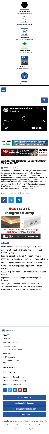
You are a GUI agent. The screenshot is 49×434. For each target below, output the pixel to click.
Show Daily (7, 353)
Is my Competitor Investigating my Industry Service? (22, 247)
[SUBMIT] (44, 100)
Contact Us (34, 421)
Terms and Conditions (13, 425)
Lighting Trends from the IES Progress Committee (21, 256)
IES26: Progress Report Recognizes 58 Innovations (21, 263)
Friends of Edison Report (12, 350)
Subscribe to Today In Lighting (14, 381)
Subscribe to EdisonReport (13, 377)
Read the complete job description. (15, 193)
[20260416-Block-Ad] (21, 222)
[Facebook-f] (5, 390)
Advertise (9, 367)
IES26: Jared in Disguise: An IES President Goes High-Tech (24, 259)
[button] (3, 89)
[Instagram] (25, 390)
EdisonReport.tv (24, 37)
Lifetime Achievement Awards (11, 361)
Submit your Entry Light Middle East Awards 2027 (21, 283)
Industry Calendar (10, 346)
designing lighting (24, 11)
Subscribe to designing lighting (15, 384)
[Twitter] (10, 390)
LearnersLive (24, 81)
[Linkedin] (15, 390)
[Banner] (24, 152)
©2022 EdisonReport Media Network (12, 421)
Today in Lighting (24, 50)
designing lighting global (24, 24)
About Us (6, 338)
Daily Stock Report (10, 342)
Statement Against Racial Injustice (24, 429)
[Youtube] (20, 390)
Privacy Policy (43, 421)
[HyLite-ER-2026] (24, 143)
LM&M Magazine (25, 67)
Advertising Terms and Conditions (32, 425)
